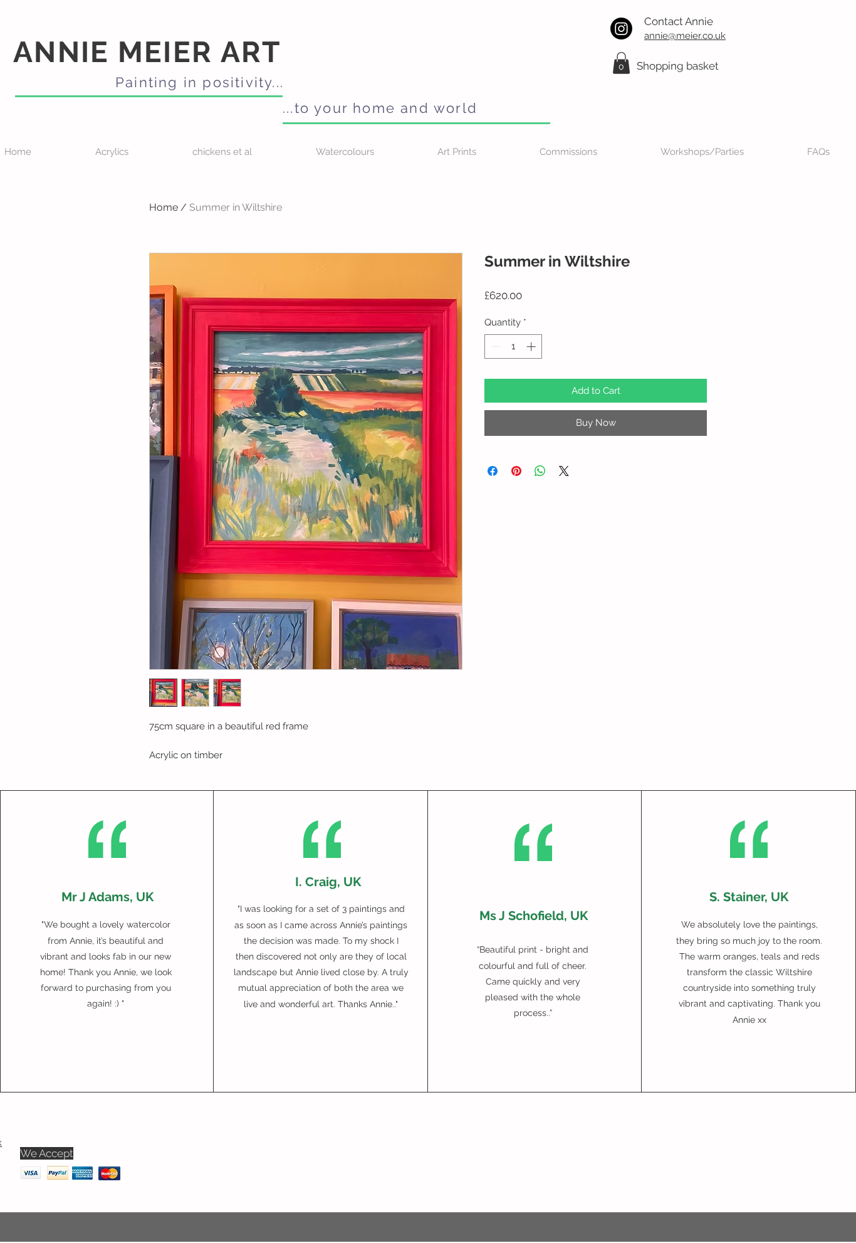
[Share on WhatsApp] (540, 471)
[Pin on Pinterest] (516, 471)
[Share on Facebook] (492, 471)
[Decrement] (494, 346)
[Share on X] (564, 471)
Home (163, 207)
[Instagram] (621, 29)
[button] (621, 63)
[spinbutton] (513, 346)
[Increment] (532, 346)
